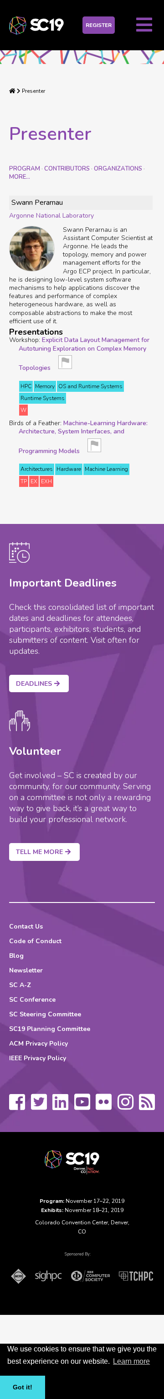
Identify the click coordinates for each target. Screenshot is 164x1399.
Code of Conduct (35, 941)
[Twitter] (39, 1106)
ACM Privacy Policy (38, 1043)
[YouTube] (82, 1106)
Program (24, 169)
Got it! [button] (22, 1387)
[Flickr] (104, 1106)
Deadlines (34, 683)
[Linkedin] (60, 1106)
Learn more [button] (131, 1361)
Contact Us (26, 926)
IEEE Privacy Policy (37, 1058)
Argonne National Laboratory (51, 215)
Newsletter (26, 970)
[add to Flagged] (65, 365)
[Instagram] (125, 1106)
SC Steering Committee (45, 1014)
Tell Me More (39, 852)
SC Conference (32, 999)
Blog (16, 955)
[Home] (12, 91)
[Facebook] (17, 1106)
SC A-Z (20, 985)
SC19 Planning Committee (49, 1029)
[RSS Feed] (147, 1106)
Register (99, 25)
